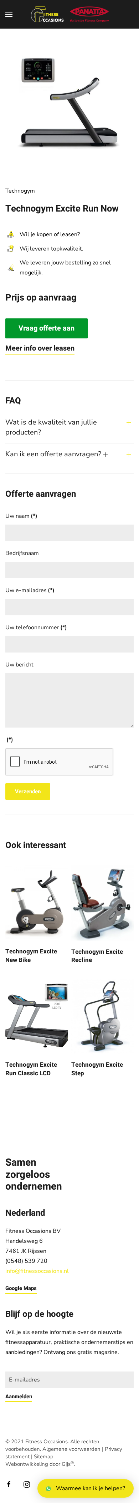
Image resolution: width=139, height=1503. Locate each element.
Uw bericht (19, 665)
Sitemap (43, 1456)
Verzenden (28, 791)
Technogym (20, 191)
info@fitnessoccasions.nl (37, 1271)
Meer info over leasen (39, 348)
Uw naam (21, 516)
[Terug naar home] (69, 14)
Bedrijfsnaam (22, 553)
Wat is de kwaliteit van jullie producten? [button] (51, 427)
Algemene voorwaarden (71, 1449)
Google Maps (21, 1288)
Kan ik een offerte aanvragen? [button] (54, 454)
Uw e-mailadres (30, 590)
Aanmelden (18, 1396)
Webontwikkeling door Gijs (39, 1464)
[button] (8, 14)
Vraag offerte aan (46, 328)
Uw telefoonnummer (36, 627)
